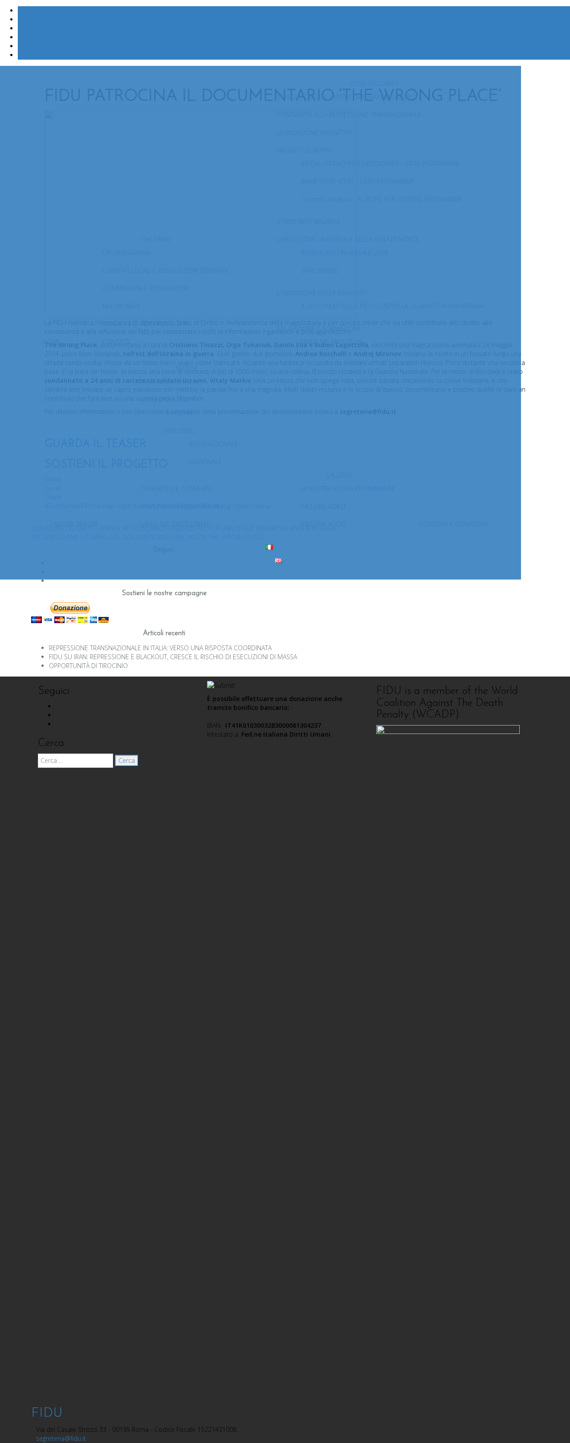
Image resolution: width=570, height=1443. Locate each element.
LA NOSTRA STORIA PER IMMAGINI (347, 488)
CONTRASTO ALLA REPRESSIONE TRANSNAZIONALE (349, 114)
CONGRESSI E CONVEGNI (176, 488)
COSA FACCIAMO (374, 83)
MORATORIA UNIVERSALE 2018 (344, 252)
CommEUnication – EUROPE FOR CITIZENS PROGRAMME (381, 199)
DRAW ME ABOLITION (331, 341)
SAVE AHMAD (320, 270)
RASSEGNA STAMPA (167, 399)
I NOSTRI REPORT (75, 524)
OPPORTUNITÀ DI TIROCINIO (88, 665)
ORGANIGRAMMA (126, 252)
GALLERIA (338, 475)
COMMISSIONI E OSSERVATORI (145, 288)
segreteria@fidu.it (61, 1438)
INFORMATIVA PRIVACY (171, 381)
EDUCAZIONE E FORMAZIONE (319, 328)
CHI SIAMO (157, 239)
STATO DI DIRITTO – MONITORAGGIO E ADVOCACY (347, 97)
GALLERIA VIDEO (323, 506)
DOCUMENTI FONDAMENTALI (181, 506)
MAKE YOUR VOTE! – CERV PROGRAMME (358, 181)
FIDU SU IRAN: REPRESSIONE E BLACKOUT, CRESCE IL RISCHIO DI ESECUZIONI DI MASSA (173, 657)
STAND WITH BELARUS (308, 221)
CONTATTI (116, 341)
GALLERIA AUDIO (323, 524)
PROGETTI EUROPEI (304, 150)
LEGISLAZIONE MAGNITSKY (314, 132)
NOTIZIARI (178, 413)
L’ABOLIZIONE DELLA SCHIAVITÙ (322, 292)
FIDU (46, 1413)
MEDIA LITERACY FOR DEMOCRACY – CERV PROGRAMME (380, 163)
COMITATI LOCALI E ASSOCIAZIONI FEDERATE (165, 270)
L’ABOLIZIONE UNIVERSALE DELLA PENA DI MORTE (348, 239)
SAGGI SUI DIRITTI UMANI (175, 524)
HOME (52, 341)
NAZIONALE (205, 462)
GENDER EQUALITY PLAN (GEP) (145, 324)
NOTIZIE (186, 368)
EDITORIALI (180, 430)
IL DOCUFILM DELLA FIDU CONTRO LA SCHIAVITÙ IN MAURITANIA (392, 306)
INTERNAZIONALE (213, 444)
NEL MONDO (120, 306)
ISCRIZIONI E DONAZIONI (453, 524)
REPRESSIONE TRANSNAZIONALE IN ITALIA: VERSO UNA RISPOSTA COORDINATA (160, 648)
